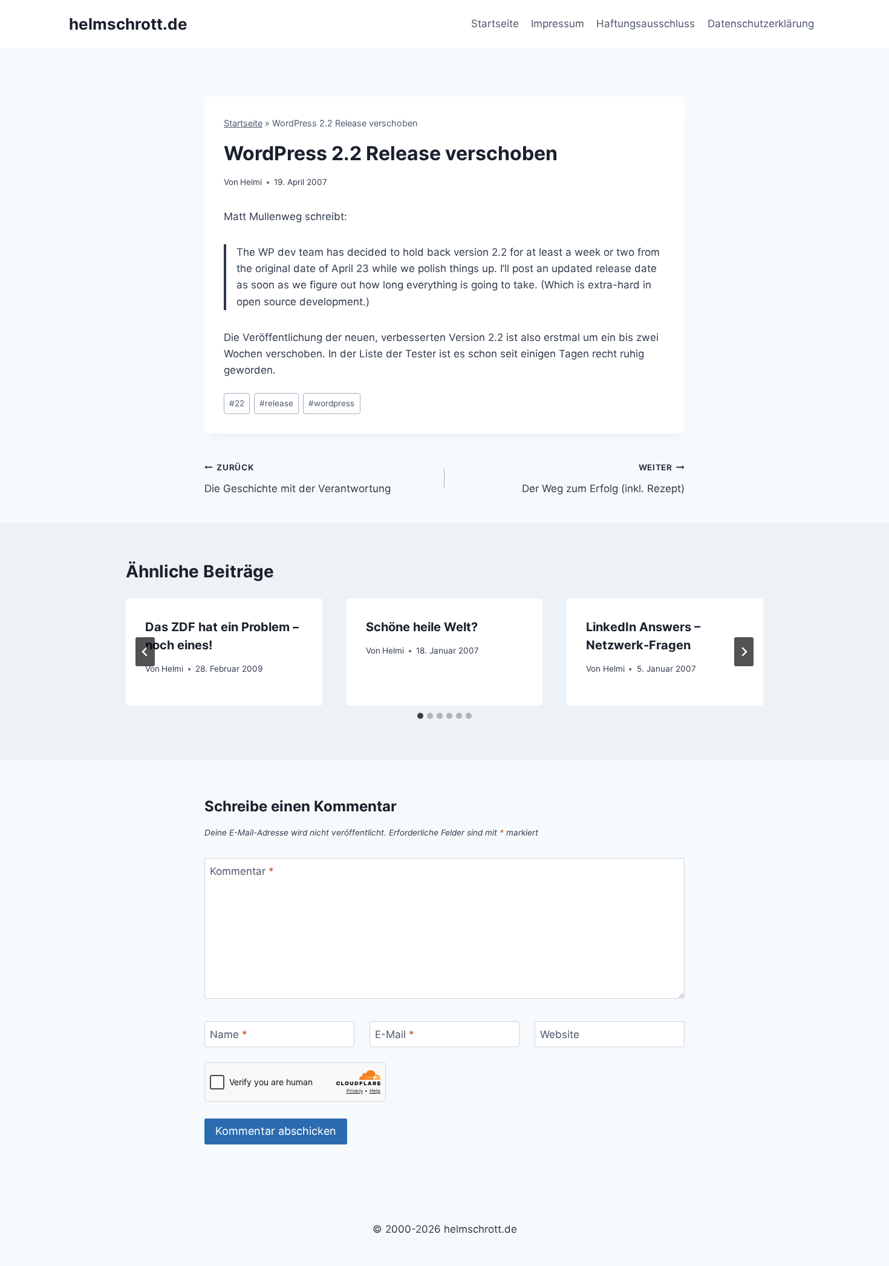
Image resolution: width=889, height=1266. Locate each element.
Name (228, 1034)
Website (559, 1034)
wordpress (331, 403)
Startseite (495, 24)
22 (236, 403)
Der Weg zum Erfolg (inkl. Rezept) (603, 479)
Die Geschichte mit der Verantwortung (297, 479)
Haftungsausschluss (645, 24)
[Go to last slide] (145, 651)
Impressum (557, 24)
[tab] (420, 716)
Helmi (251, 182)
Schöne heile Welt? (422, 627)
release (276, 403)
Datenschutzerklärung (761, 24)
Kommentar (242, 871)
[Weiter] (744, 651)
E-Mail (394, 1034)
